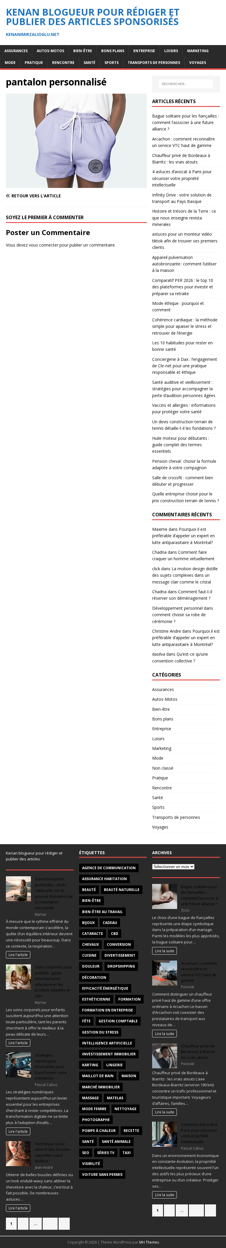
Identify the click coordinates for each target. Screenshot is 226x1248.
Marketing (198, 50)
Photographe (96, 1119)
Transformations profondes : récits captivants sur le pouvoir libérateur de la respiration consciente (54, 893)
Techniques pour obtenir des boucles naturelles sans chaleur (52, 1152)
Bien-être (82, 50)
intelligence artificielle (107, 1043)
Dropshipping (121, 966)
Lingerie (114, 1064)
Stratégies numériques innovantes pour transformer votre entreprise (51, 1066)
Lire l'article (18, 954)
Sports (111, 62)
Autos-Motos (50, 50)
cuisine (89, 955)
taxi (126, 1152)
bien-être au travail (102, 911)
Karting (90, 1064)
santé (88, 1141)
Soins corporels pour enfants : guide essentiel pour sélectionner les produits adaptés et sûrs (53, 981)
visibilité (91, 1163)
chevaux (90, 944)
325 (50, 1223)
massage (90, 1097)
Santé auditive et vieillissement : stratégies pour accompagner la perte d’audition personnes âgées (183, 388)
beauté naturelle (121, 889)
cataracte (92, 933)
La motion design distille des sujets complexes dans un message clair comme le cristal (185, 575)
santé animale (116, 1141)
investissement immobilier (109, 1054)
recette (131, 1130)
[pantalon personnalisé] (76, 184)
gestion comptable (118, 1021)
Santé (89, 62)
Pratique (34, 62)
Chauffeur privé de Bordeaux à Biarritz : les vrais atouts (199, 1051)
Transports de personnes (154, 62)
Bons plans (112, 50)
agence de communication (109, 867)
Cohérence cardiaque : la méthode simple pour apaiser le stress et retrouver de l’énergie (184, 326)
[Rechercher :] (186, 84)
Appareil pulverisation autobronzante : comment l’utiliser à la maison (184, 263)
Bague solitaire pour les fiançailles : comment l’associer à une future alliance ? (185, 122)
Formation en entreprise (107, 1010)
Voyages (197, 62)
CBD (114, 933)
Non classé (162, 768)
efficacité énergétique (105, 988)
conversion (119, 944)
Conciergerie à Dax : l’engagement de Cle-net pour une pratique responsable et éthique (184, 365)
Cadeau (110, 922)
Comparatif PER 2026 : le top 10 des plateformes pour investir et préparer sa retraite (182, 286)
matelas (115, 1097)
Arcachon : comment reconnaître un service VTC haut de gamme (199, 972)
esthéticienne (96, 999)
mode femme (94, 1108)
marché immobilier (101, 1087)
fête (86, 1021)
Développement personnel (177, 608)
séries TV (105, 1152)
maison (129, 1075)
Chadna (159, 552)
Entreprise (144, 50)
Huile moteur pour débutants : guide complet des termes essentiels (180, 444)
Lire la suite (164, 950)
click (156, 568)
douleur (90, 966)
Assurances (16, 50)
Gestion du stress (100, 1032)
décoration (94, 977)
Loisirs (171, 50)
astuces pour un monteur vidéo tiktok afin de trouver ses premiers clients (184, 240)
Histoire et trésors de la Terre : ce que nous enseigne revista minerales (184, 217)
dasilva (158, 654)
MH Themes (149, 1242)
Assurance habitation (104, 878)
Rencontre (63, 62)
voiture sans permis (102, 1174)
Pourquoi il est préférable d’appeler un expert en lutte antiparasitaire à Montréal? (183, 535)
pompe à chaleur (99, 1130)
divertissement (119, 955)
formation (129, 999)
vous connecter (43, 245)
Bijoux (88, 922)
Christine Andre (166, 631)
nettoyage (125, 1108)
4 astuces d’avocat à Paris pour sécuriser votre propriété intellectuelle (182, 178)
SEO (85, 1152)
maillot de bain (98, 1075)
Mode (10, 62)
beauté (89, 889)
